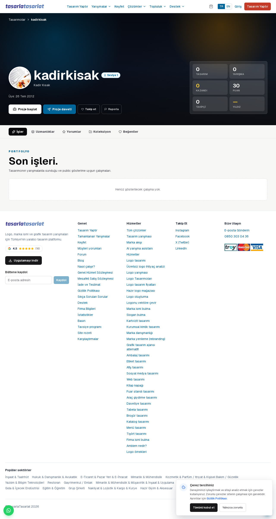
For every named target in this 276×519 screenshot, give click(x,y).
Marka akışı (134, 242)
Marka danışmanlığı (140, 333)
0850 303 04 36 (236, 236)
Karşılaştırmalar (88, 339)
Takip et (90, 109)
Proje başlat (27, 109)
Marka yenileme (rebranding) (146, 339)
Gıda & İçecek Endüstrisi (22, 488)
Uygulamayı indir (26, 260)
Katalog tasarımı (138, 422)
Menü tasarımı (136, 428)
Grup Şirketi (77, 488)
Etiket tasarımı (136, 361)
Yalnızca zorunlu (233, 507)
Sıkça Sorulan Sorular (93, 297)
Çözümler (135, 6)
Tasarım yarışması (139, 236)
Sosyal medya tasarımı (142, 373)
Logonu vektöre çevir (141, 303)
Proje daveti (62, 109)
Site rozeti (85, 333)
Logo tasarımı (136, 260)
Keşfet (119, 6)
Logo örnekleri (137, 452)
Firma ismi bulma (138, 440)
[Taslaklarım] (211, 6)
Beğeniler (130, 132)
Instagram (182, 230)
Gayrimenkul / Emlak (78, 483)
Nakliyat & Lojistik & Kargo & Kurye (112, 488)
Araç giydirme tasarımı (142, 397)
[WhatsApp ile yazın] (8, 510)
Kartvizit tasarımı (138, 321)
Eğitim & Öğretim (54, 488)
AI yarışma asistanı (140, 248)
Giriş (238, 6)
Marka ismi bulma (138, 309)
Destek (175, 6)
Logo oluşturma (137, 297)
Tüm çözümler (136, 230)
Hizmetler (133, 254)
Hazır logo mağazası (141, 291)
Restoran (54, 483)
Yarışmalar (99, 6)
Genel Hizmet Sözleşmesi (95, 272)
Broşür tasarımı (137, 416)
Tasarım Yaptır (77, 6)
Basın (81, 321)
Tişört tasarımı (136, 434)
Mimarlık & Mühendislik (146, 477)
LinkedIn (181, 248)
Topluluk (155, 6)
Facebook (183, 236)
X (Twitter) (182, 242)
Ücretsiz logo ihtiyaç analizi (146, 266)
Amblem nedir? (137, 446)
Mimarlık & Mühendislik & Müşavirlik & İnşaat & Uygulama (135, 483)
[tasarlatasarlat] (24, 6)
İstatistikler (85, 315)
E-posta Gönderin (236, 230)
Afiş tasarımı (135, 367)
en (228, 6)
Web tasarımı (135, 379)
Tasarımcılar (17, 20)
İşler (20, 132)
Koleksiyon (102, 132)
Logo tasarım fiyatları (141, 285)
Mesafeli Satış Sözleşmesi (95, 279)
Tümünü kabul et (204, 507)
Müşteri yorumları (90, 248)
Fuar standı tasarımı (140, 391)
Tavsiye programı (89, 327)
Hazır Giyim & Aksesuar (156, 488)
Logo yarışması (137, 272)
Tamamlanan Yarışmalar (94, 236)
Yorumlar (74, 132)
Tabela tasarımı (137, 409)
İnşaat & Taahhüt (17, 477)
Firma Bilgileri (87, 309)
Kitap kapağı (135, 385)
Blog (81, 260)
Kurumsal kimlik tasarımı (143, 327)
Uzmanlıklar (45, 132)
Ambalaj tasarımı (138, 355)
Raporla (113, 109)
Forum (82, 254)
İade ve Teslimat (89, 285)
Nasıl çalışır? (86, 266)
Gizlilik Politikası (89, 291)
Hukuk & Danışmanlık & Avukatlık (54, 477)
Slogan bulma (136, 315)
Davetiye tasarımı (139, 403)
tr (221, 6)
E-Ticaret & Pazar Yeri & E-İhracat (104, 477)
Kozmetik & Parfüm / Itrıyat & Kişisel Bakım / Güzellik (202, 477)
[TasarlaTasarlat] (24, 224)
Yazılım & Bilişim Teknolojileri (24, 483)
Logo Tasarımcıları (139, 279)
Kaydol (61, 280)
